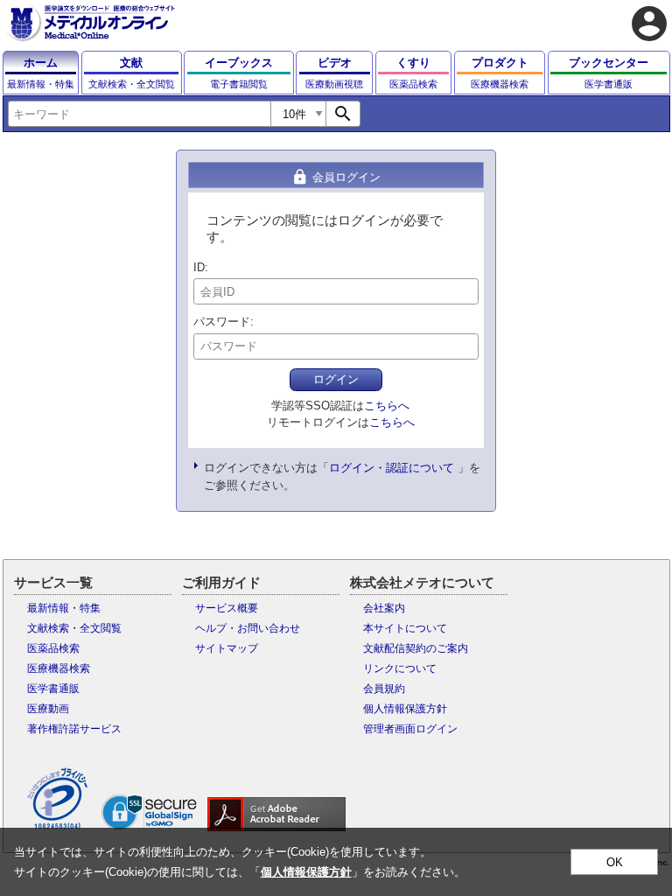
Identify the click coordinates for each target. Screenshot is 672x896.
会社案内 (384, 608)
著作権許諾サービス (74, 729)
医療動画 (48, 709)
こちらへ (387, 405)
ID (199, 267)
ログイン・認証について (391, 467)
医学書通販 (53, 688)
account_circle (649, 24)
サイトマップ (226, 648)
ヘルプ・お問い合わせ (247, 628)
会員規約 (384, 688)
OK (614, 862)
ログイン (336, 379)
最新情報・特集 (64, 608)
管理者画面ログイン (410, 729)
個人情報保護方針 (405, 709)
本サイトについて (405, 628)
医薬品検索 (53, 648)
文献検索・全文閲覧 (74, 628)
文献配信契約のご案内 (415, 648)
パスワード (221, 321)
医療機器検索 (58, 668)
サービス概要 (226, 608)
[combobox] (139, 114)
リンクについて (400, 668)
